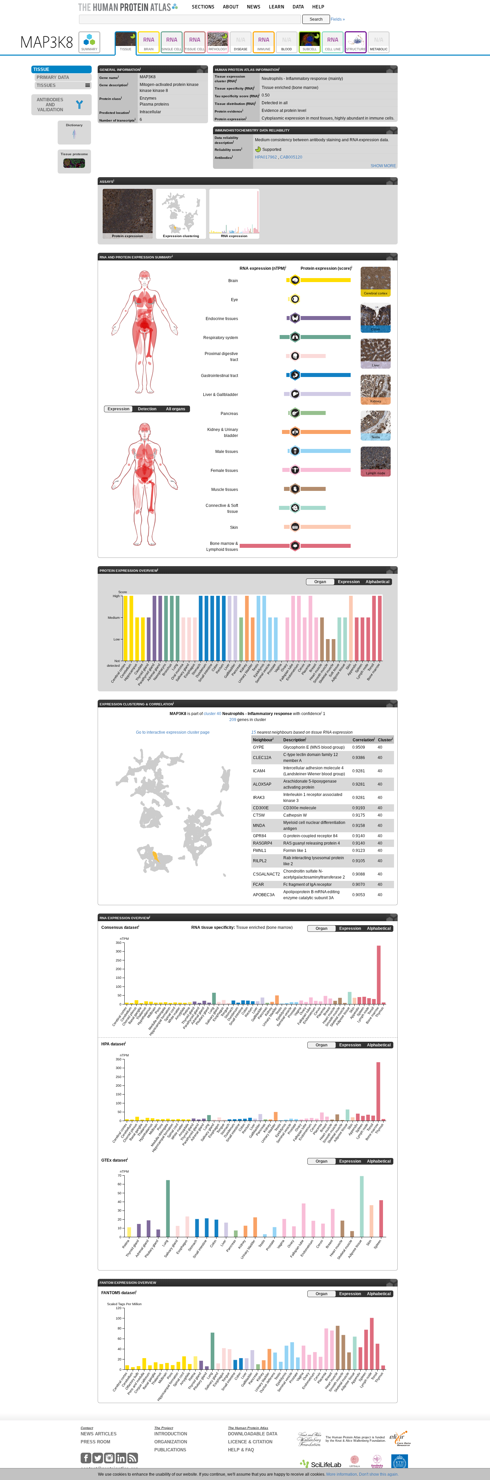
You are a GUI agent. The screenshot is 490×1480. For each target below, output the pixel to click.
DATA (298, 6)
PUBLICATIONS (170, 1449)
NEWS (254, 6)
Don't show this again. (379, 1474)
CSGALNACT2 (266, 874)
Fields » (338, 19)
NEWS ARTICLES (99, 1433)
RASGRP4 (262, 843)
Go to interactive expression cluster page (173, 732)
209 (232, 719)
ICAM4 (259, 771)
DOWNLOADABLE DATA (252, 1433)
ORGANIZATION (170, 1441)
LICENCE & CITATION (250, 1441)
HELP (318, 6)
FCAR (258, 884)
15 (253, 732)
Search (316, 19)
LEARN (276, 6)
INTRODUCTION (170, 1433)
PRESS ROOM (95, 1441)
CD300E (261, 808)
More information (341, 1474)
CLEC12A (262, 757)
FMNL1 (259, 850)
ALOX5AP (262, 784)
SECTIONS (203, 6)
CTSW (259, 815)
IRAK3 (259, 797)
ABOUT (231, 6)
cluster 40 (212, 713)
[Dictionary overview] (74, 135)
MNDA (259, 825)
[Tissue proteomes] (74, 164)
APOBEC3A (264, 895)
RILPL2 (260, 861)
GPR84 (259, 836)
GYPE (258, 747)
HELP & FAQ (241, 1449)
